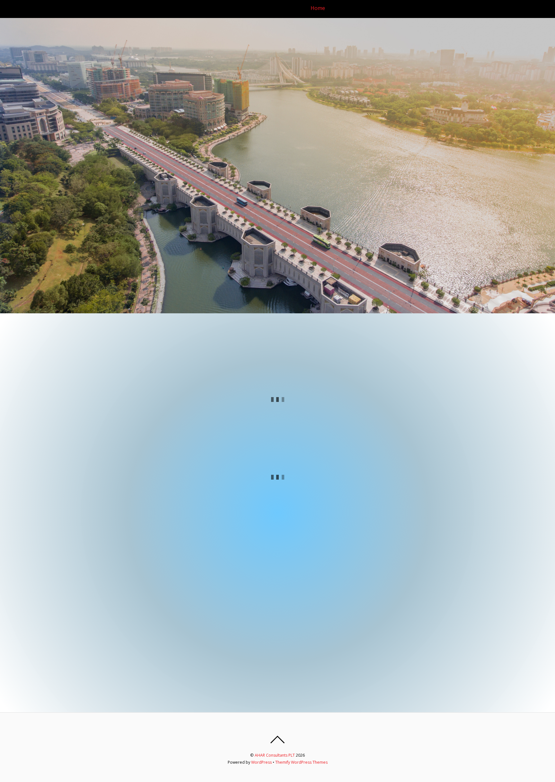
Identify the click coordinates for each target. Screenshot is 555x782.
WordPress (261, 762)
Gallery (489, 8)
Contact (533, 8)
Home (318, 8)
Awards (465, 8)
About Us (343, 8)
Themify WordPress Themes (301, 762)
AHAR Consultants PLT (275, 755)
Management (378, 8)
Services (412, 8)
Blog (511, 8)
